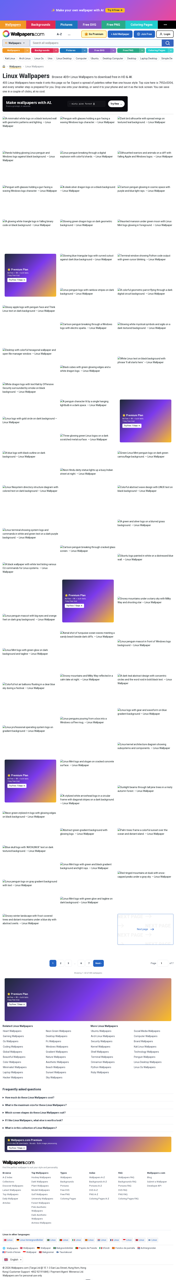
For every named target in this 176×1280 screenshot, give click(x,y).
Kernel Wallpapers (100, 1046)
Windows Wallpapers (57, 1046)
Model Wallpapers (40, 1190)
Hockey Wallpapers (41, 1177)
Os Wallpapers (10, 1041)
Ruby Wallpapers (100, 1072)
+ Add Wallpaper (120, 34)
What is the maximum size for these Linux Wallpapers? (36, 1105)
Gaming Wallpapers (13, 1036)
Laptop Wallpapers (13, 1072)
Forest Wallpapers (40, 1203)
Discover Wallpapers (13, 1185)
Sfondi (106, 1248)
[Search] (168, 43)
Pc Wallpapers (53, 1041)
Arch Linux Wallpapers (103, 1036)
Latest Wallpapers (12, 1190)
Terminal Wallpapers (102, 1057)
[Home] (4, 66)
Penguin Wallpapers (144, 1057)
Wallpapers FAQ (126, 1177)
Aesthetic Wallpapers (57, 1062)
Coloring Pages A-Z (99, 1198)
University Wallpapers (42, 1198)
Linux (10, 1240)
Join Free (146, 34)
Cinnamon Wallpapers (103, 1062)
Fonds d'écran (13, 1252)
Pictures (66, 24)
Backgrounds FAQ (127, 1181)
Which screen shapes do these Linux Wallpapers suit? (35, 1112)
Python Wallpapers (101, 1067)
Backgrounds (40, 24)
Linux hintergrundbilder (31, 1240)
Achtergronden (148, 1248)
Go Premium (96, 34)
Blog (149, 1177)
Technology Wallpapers (146, 1051)
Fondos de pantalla (125, 1248)
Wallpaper (46, 1248)
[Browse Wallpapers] (27, 50)
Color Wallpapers (12, 1062)
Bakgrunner (48, 1252)
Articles (6, 1203)
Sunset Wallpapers (56, 1072)
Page (153, 963)
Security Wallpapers (101, 1041)
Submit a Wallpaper (157, 1181)
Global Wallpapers (12, 1051)
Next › (98, 963)
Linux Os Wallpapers (145, 1067)
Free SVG (89, 24)
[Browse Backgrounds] (56, 50)
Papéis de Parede (88, 1248)
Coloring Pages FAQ (128, 1198)
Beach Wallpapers (55, 1067)
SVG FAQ (122, 1190)
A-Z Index (7, 1177)
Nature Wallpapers (56, 1057)
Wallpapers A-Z (97, 1177)
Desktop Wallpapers (56, 1036)
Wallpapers (13, 24)
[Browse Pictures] (84, 50)
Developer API (154, 1185)
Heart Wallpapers (12, 1031)
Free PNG (113, 24)
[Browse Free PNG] (142, 50)
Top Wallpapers (10, 1194)
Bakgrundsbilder (65, 1248)
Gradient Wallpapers (57, 1051)
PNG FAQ (123, 1194)
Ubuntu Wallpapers (101, 1031)
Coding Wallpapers (13, 1046)
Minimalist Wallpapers (15, 1067)
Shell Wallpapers (100, 1051)
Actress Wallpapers (41, 1223)
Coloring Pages (141, 24)
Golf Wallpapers (39, 1194)
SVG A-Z (93, 1190)
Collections (8, 1181)
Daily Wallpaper (10, 1198)
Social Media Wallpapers (147, 1031)
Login (167, 34)
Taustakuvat (66, 1252)
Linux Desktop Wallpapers (148, 1062)
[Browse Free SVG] (113, 50)
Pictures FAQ (124, 1185)
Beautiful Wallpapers (14, 1057)
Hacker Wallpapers (13, 1077)
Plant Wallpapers (40, 1185)
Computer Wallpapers (145, 1036)
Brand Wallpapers (143, 1041)
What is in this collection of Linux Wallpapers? (31, 1128)
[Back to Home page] (23, 34)
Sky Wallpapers (54, 1077)
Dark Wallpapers (39, 1181)
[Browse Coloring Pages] (171, 50)
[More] (166, 25)
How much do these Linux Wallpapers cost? (29, 1097)
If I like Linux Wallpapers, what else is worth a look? (34, 1120)
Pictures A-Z (95, 1185)
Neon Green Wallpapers (58, 1031)
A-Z (59, 34)
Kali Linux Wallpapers (145, 1046)
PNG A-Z (93, 1194)
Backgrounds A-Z (98, 1181)
